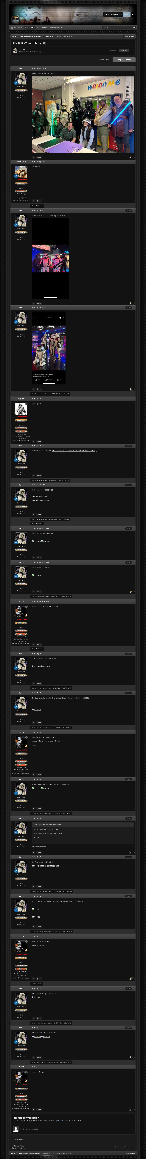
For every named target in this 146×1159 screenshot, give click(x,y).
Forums (30, 28)
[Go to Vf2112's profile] (21, 611)
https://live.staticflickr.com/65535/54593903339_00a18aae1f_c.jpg (74, 451)
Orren (23, 49)
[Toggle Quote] (35, 824)
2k (22, 628)
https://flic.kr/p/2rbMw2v (40, 500)
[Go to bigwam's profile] (21, 409)
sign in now (59, 1120)
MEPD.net (17, 28)
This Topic (126, 27)
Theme (14, 1148)
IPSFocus (22, 1146)
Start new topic (104, 60)
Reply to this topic (124, 60)
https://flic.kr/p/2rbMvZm (40, 496)
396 (22, 188)
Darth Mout (21, 162)
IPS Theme (15, 1146)
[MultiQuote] (33, 157)
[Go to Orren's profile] (15, 50)
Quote (39, 157)
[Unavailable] (83, 114)
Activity (42, 28)
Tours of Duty (36, 52)
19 (22, 95)
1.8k (22, 425)
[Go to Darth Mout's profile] (21, 172)
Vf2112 (21, 601)
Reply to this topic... (31, 1129)
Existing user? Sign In (113, 14)
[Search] (134, 28)
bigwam (21, 399)
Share (114, 51)
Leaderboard (57, 28)
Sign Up (126, 14)
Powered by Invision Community (124, 1147)
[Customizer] (133, 14)
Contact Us (22, 1148)
